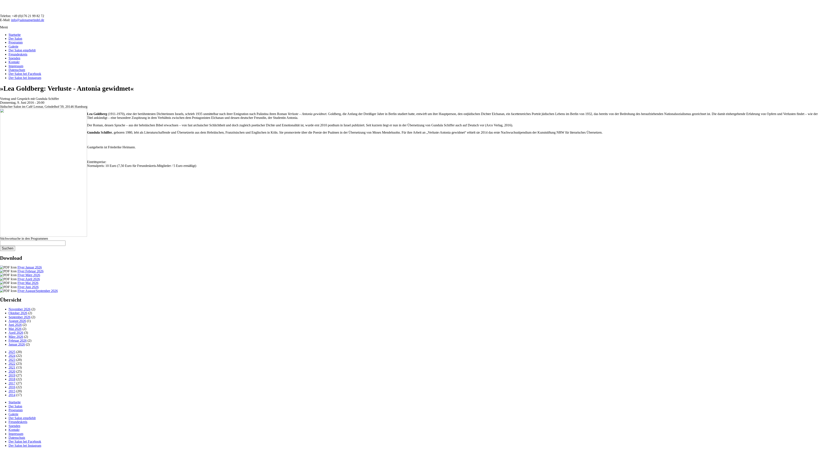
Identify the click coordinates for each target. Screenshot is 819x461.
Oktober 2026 (18, 313)
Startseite (15, 34)
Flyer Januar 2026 (29, 267)
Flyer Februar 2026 (30, 271)
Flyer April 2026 (28, 279)
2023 (12, 360)
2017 (12, 383)
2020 (12, 371)
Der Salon (15, 38)
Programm (16, 42)
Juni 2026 (15, 325)
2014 (12, 395)
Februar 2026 (18, 340)
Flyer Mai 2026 (27, 283)
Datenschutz (17, 70)
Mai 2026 (15, 329)
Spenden (14, 58)
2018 (12, 379)
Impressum (16, 66)
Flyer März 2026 (28, 275)
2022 (12, 363)
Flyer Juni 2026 (28, 287)
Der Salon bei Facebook (25, 74)
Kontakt (14, 62)
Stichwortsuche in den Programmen (24, 238)
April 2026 (16, 332)
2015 (12, 391)
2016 (12, 387)
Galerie (13, 46)
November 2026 (19, 309)
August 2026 (17, 321)
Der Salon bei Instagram (25, 78)
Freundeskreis (18, 54)
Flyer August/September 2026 (37, 291)
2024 (12, 355)
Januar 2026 (17, 344)
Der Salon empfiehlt (22, 50)
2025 (12, 352)
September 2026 (19, 317)
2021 (12, 367)
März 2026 (16, 336)
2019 (12, 375)
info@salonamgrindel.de (27, 20)
